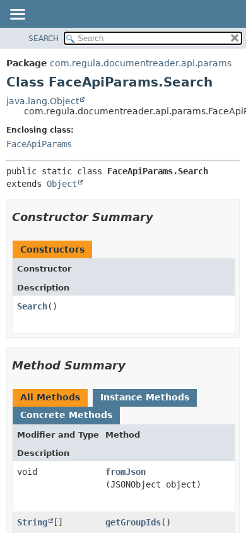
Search (32, 306)
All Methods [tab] (50, 397)
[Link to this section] (162, 217)
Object (62, 184)
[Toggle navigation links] (17, 15)
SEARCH (43, 38)
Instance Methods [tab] (144, 397)
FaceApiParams (39, 144)
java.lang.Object (42, 101)
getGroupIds (133, 522)
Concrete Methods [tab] (66, 415)
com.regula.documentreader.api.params (140, 63)
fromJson (125, 472)
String (32, 522)
